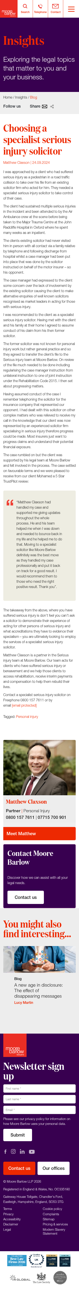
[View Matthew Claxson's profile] (39, 767)
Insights (21, 97)
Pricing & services (55, 1224)
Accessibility (12, 1219)
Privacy (8, 1214)
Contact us (26, 897)
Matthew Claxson (16, 162)
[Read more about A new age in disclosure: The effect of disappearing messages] (39, 978)
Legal (7, 1229)
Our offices (54, 1168)
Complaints (51, 1214)
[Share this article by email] (45, 106)
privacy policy (35, 1119)
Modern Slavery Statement (54, 1231)
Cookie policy (52, 1209)
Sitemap (49, 1219)
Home (7, 97)
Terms (7, 1209)
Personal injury (27, 717)
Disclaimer (10, 1224)
